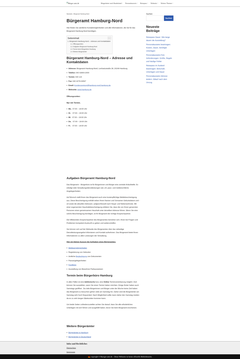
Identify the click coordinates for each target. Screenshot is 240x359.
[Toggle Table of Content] (108, 38)
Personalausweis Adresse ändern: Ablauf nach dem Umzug (156, 79)
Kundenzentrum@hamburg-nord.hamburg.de (92, 85)
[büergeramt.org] (74, 3)
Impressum (71, 352)
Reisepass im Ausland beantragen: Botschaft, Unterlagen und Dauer (155, 68)
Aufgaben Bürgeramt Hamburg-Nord (85, 46)
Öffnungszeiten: (78, 44)
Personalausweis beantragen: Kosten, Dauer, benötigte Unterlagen (158, 47)
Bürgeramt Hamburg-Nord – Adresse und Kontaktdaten (90, 41)
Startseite (69, 14)
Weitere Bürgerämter (80, 51)
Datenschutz (71, 348)
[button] (122, 3)
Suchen (149, 14)
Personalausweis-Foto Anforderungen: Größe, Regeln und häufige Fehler (159, 58)
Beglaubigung (81, 256)
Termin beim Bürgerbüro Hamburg (84, 49)
